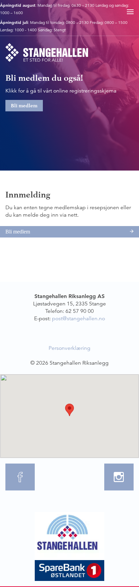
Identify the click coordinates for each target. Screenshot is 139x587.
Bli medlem (24, 106)
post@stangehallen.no (78, 318)
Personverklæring (69, 348)
